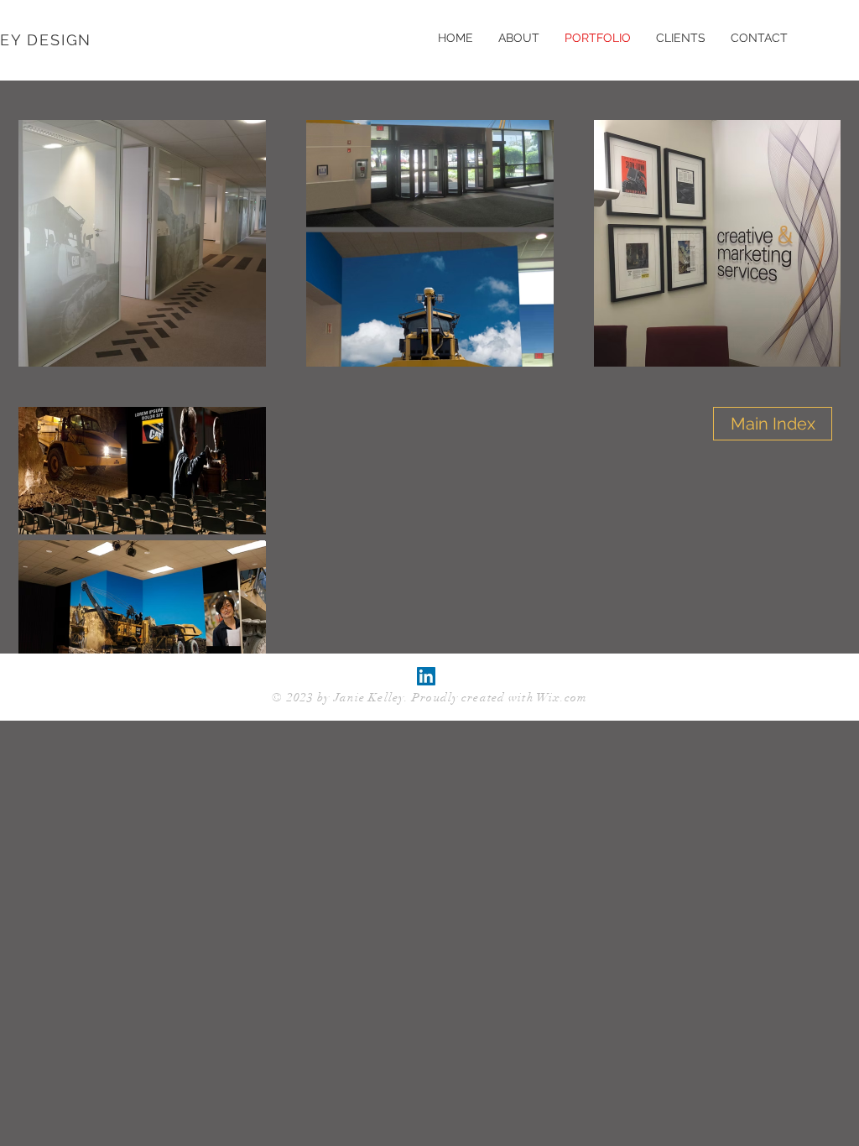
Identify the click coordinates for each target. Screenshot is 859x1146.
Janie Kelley (369, 697)
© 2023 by (302, 697)
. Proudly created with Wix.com (496, 697)
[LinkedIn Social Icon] (426, 676)
